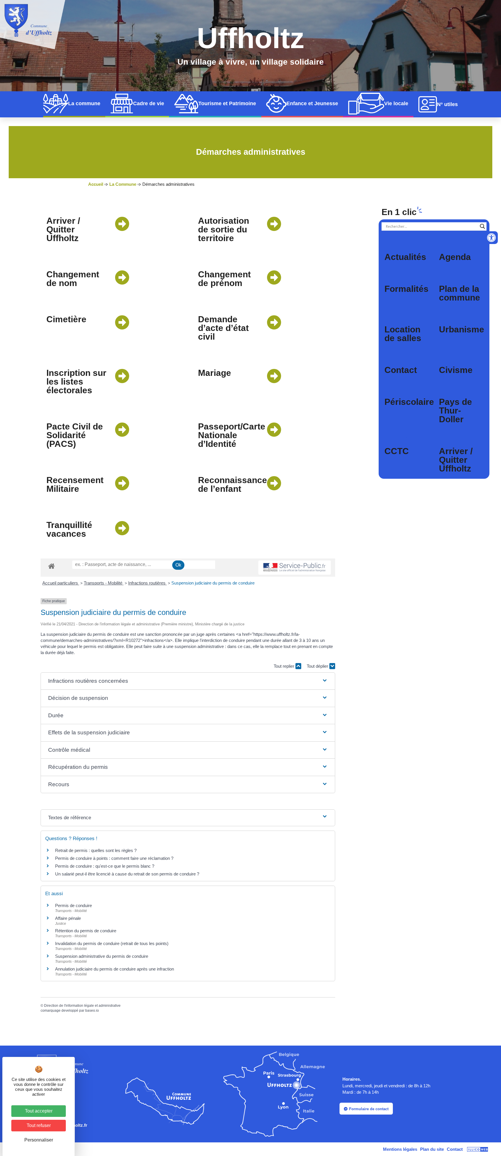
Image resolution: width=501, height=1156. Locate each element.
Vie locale (396, 103)
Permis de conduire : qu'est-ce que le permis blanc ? (104, 866)
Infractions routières (147, 582)
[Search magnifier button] (482, 226)
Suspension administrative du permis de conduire (101, 956)
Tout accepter (38, 1110)
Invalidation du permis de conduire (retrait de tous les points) (111, 943)
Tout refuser (39, 1125)
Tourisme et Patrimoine (227, 103)
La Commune (122, 184)
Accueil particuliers (60, 582)
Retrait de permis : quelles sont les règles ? (96, 850)
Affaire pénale (68, 918)
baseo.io (92, 1010)
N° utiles (447, 104)
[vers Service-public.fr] (294, 567)
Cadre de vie (148, 103)
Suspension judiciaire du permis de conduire (213, 582)
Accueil (95, 184)
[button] (188, 681)
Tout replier (284, 666)
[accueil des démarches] (51, 565)
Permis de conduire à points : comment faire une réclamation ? (114, 858)
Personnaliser (38, 1139)
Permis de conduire (73, 905)
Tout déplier (318, 666)
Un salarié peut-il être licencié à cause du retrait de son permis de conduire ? (127, 873)
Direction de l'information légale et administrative (82, 1006)
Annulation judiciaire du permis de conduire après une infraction (114, 968)
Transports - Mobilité (104, 582)
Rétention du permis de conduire (85, 930)
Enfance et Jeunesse (312, 103)
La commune (84, 103)
